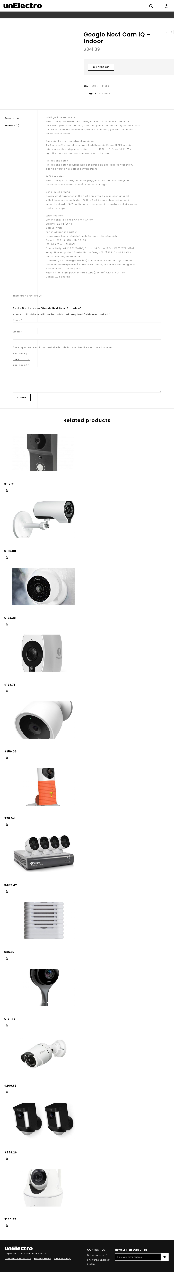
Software (70, 21)
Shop (59, 21)
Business (83, 21)
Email (17, 331)
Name (17, 320)
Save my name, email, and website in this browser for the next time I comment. (64, 347)
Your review (21, 365)
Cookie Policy (62, 1258)
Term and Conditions (18, 1258)
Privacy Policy (42, 1258)
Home (49, 21)
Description (12, 118)
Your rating (20, 353)
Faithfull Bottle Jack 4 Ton (172, 32)
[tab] (21, 118)
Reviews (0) (12, 125)
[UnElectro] (22, 5)
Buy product (101, 67)
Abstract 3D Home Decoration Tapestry (167, 32)
